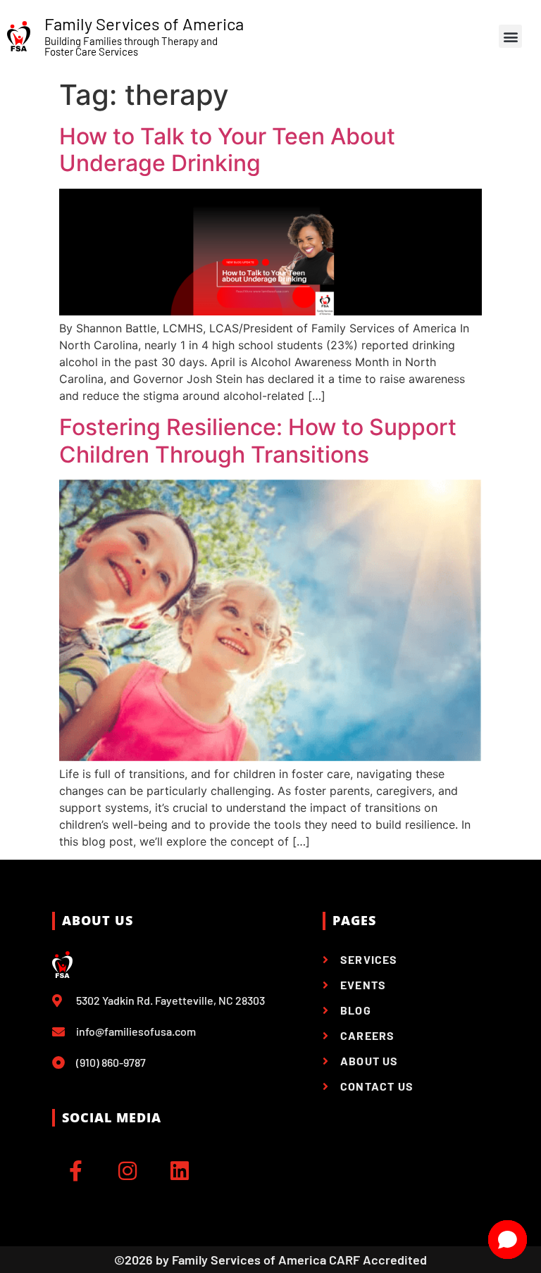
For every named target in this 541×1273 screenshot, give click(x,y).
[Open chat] (507, 1239)
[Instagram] (127, 1171)
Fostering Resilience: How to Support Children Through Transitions (257, 440)
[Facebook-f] (75, 1171)
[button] (510, 36)
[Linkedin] (179, 1171)
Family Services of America (144, 23)
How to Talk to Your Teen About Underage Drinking (227, 150)
